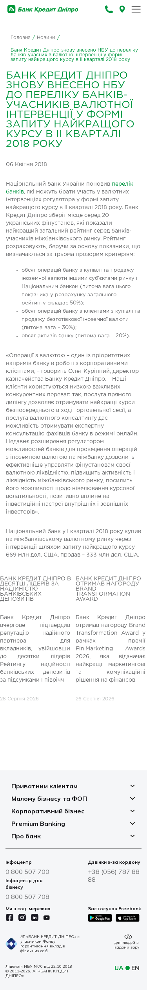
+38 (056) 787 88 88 (114, 875)
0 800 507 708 (27, 896)
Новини (46, 38)
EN (135, 968)
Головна (21, 38)
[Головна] (43, 9)
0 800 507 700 (27, 871)
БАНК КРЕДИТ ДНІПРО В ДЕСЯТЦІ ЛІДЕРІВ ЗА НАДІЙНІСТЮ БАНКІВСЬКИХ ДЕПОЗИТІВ (35, 589)
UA (118, 968)
